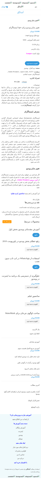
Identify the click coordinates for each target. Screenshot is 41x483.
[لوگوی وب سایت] (20, 6)
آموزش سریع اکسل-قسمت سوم (29, 348)
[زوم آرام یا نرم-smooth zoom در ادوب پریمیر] (35, 372)
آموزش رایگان (20, 428)
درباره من (20, 458)
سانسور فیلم (34, 296)
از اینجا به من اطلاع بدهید (20, 419)
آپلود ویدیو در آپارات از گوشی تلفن (28, 363)
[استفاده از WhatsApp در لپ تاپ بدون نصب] (24, 253)
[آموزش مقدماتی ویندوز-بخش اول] (34, 226)
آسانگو (28, 469)
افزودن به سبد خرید (32, 63)
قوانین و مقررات (20, 451)
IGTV (31, 72)
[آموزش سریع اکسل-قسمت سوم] (33, 346)
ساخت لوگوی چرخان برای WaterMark (22, 313)
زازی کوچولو (35, 407)
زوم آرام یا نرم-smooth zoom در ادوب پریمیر (25, 375)
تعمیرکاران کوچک (34, 400)
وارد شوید (33, 333)
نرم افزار (32, 68)
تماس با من (20, 454)
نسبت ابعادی (27, 74)
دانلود (36, 235)
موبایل (20, 439)
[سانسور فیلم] (34, 290)
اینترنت (20, 431)
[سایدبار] (38, 480)
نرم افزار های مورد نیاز (20, 447)
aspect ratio (24, 72)
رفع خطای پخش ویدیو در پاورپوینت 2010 (21, 241)
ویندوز (26, 68)
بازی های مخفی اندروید (32, 369)
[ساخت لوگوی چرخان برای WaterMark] (32, 307)
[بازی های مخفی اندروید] (31, 366)
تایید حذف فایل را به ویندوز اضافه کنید (27, 356)
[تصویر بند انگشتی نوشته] (31, 389)
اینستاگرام (36, 74)
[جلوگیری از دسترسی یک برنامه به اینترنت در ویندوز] (25, 270)
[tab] (24, 82)
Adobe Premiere (13, 72)
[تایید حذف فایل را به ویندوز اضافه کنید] (34, 354)
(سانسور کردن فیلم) (17, 193)
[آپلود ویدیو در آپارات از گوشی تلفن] (32, 360)
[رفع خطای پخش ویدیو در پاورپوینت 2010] (27, 238)
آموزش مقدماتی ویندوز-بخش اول (24, 229)
